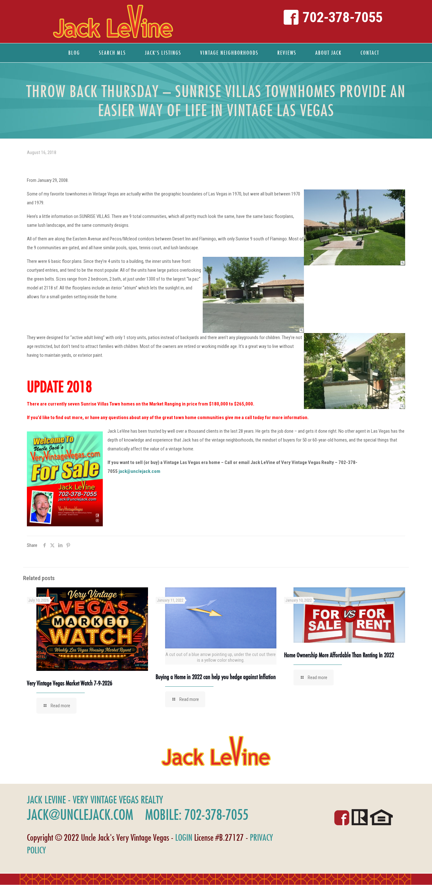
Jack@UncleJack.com (80, 814)
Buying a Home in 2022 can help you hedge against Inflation (216, 677)
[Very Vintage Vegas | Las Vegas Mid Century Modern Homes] (113, 21)
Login (183, 837)
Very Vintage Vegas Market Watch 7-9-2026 (69, 683)
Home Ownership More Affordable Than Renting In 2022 (339, 655)
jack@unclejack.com (139, 471)
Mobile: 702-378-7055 (196, 814)
